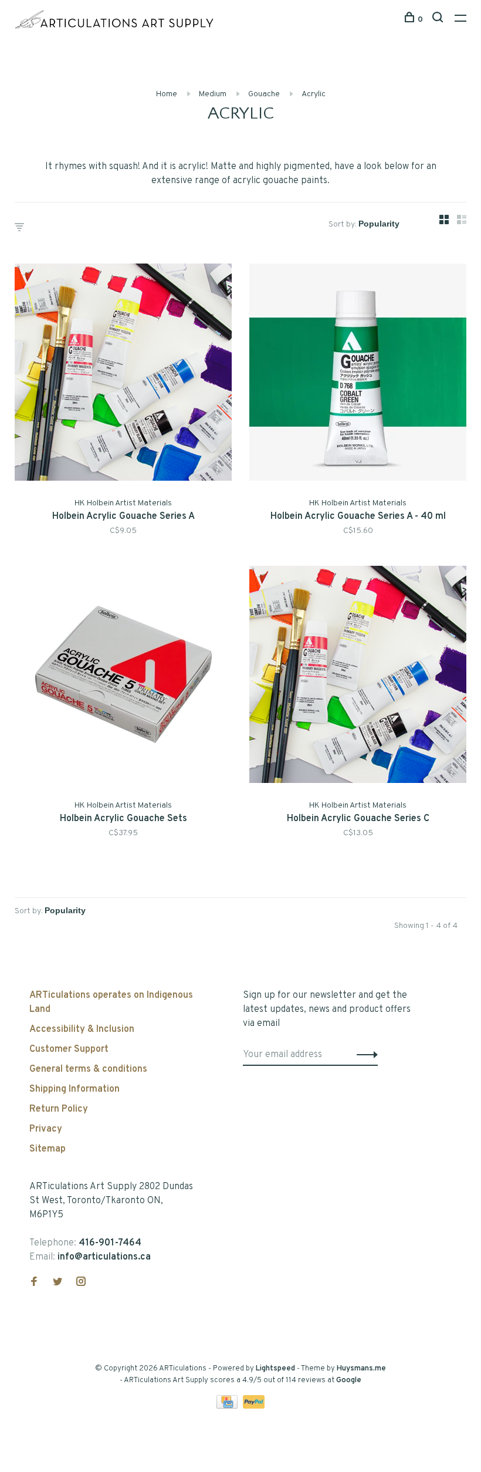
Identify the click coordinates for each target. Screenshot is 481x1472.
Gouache (264, 94)
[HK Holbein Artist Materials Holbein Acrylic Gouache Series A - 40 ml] (357, 374)
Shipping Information (74, 1089)
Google (348, 1380)
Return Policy (58, 1109)
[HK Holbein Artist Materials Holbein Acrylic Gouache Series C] (357, 677)
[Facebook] (34, 1283)
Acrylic (314, 94)
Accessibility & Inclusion (81, 1029)
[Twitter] (57, 1283)
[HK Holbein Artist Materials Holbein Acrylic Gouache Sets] (123, 677)
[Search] (439, 20)
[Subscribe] (364, 1055)
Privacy (45, 1129)
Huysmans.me (361, 1368)
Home (166, 94)
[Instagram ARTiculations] (81, 1283)
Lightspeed (275, 1368)
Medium (212, 94)
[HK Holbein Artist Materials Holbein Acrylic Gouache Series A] (123, 374)
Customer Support (69, 1049)
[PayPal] (254, 1406)
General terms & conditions (88, 1069)
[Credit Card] (228, 1406)
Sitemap (47, 1149)
